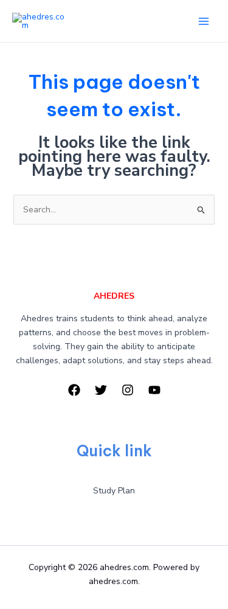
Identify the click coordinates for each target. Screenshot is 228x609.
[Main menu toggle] (203, 21)
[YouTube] (154, 390)
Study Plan (114, 490)
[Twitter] (101, 390)
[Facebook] (74, 390)
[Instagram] (128, 390)
